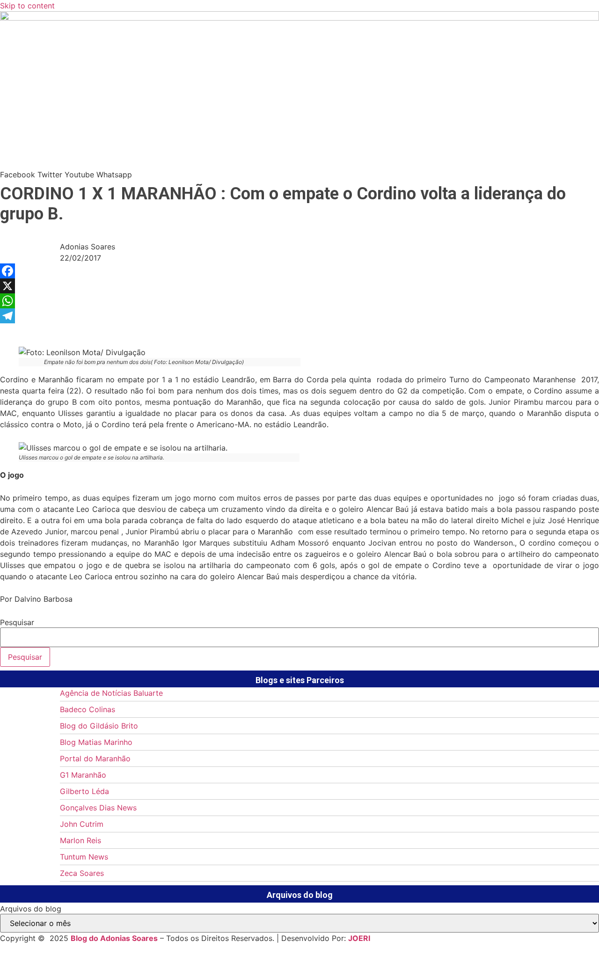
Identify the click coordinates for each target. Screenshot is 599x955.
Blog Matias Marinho (96, 742)
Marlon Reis (80, 840)
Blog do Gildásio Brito (99, 725)
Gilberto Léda (84, 791)
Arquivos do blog (30, 908)
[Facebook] (299, 270)
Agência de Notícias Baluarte (111, 693)
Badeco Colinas (87, 709)
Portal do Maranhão (95, 758)
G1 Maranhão (83, 775)
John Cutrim (81, 824)
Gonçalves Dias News (98, 807)
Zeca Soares (82, 873)
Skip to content (27, 5)
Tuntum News (84, 856)
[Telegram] (299, 315)
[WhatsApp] (299, 300)
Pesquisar (17, 622)
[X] (299, 285)
